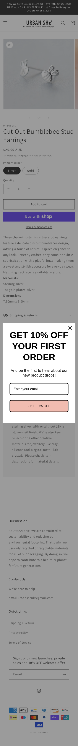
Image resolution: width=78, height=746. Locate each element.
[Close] (70, 328)
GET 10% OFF (39, 406)
